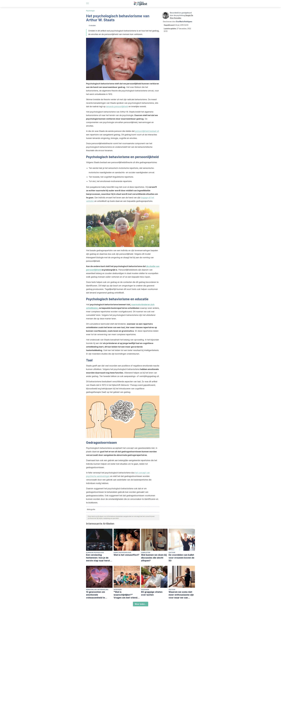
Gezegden (118, 589)
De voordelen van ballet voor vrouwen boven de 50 (181, 558)
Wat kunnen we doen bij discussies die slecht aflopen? (154, 558)
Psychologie (90, 11)
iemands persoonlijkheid (117, 106)
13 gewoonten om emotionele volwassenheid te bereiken (95, 595)
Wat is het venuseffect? (126, 555)
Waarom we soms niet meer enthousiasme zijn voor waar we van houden (181, 595)
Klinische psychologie (95, 552)
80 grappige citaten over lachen (151, 593)
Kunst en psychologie (122, 552)
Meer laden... (140, 604)
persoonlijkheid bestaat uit (147, 131)
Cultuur (172, 552)
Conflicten (145, 552)
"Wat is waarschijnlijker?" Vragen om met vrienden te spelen (127, 595)
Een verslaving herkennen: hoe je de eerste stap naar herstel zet (99, 558)
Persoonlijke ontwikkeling (97, 589)
